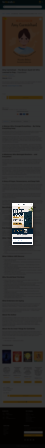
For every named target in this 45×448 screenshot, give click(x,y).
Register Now (22, 238)
